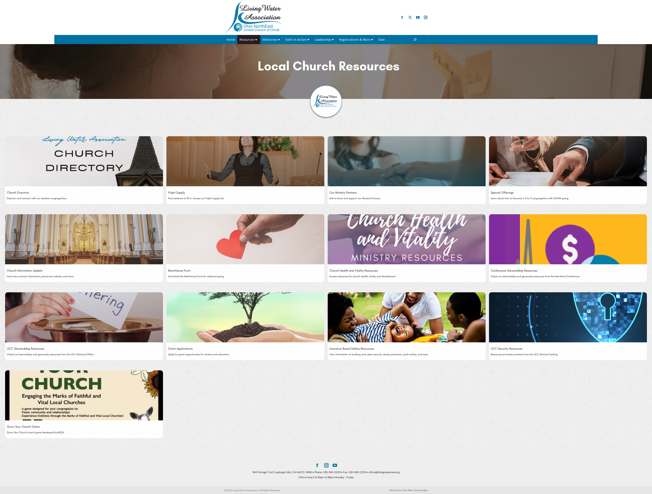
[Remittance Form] (245, 248)
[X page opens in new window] (410, 17)
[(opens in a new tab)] (568, 248)
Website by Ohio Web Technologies (408, 490)
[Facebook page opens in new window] (402, 17)
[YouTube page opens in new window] (418, 17)
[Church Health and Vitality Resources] (407, 248)
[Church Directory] (84, 170)
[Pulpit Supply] (245, 170)
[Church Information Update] (84, 248)
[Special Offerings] (568, 170)
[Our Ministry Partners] (407, 170)
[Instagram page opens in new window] (425, 17)
